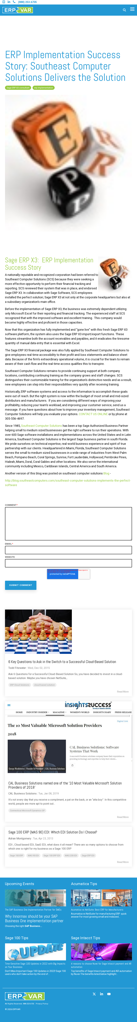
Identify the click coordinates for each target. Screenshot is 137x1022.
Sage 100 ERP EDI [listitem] (52, 855)
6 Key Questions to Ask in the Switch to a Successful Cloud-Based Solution (62, 661)
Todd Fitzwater (17, 668)
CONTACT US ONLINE (93, 414)
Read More (123, 691)
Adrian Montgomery (19, 838)
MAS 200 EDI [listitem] (71, 855)
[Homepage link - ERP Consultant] (25, 998)
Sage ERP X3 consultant (18, 87)
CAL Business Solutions (22, 793)
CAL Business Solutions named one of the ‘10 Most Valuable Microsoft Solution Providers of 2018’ (65, 785)
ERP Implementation (67, 260)
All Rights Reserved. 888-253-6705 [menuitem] (19, 1004)
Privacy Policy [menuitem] (42, 1004)
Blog (106, 473)
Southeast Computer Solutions (41, 425)
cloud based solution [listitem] (44, 685)
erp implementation (43, 87)
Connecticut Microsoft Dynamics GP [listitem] (27, 810)
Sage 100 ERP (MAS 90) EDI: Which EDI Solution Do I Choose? (52, 832)
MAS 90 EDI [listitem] (33, 855)
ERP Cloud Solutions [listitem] (19, 685)
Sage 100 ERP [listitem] (16, 855)
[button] (132, 8)
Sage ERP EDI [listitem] (88, 855)
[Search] (124, 10)
